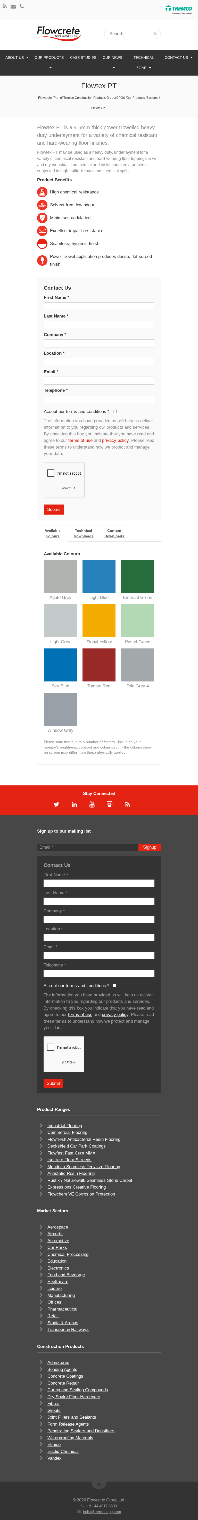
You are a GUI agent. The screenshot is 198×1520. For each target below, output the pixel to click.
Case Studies (83, 57)
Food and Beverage (66, 1274)
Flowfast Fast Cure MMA (71, 1153)
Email (51, 371)
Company (55, 334)
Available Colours (53, 533)
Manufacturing (61, 1295)
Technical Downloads (84, 533)
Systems (152, 98)
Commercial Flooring (67, 1132)
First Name (56, 297)
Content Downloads (114, 533)
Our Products (49, 57)
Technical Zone (144, 62)
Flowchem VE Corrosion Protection (81, 1194)
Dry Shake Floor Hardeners (73, 1396)
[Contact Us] (13, 6)
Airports (55, 1233)
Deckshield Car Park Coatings (76, 1146)
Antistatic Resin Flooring (71, 1173)
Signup (149, 847)
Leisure (54, 1288)
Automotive (58, 1240)
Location (54, 353)
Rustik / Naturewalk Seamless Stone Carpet (89, 1180)
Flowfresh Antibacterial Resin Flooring (83, 1139)
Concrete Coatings (65, 1376)
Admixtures (58, 1362)
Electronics (58, 1268)
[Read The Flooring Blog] (5, 6)
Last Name (56, 316)
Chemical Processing (67, 1254)
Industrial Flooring (64, 1125)
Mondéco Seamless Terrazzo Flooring (83, 1166)
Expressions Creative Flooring (76, 1187)
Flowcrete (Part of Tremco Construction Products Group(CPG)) (81, 98)
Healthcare (57, 1281)
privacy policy (115, 440)
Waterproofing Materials (70, 1437)
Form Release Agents (68, 1424)
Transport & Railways (68, 1329)
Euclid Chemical (63, 1451)
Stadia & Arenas (62, 1322)
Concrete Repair (63, 1383)
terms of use (80, 440)
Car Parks (57, 1247)
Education (57, 1261)
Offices (54, 1302)
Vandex (54, 1458)
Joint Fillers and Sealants (71, 1417)
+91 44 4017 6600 (102, 1506)
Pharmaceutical (62, 1309)
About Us (14, 57)
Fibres (53, 1403)
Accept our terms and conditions (76, 411)
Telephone (56, 390)
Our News (112, 57)
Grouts (54, 1410)
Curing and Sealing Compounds (77, 1389)
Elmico (54, 1444)
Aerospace (57, 1227)
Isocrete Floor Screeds (69, 1159)
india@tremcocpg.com (102, 1511)
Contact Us (176, 57)
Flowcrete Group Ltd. (106, 1500)
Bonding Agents (62, 1369)
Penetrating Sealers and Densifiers (80, 1430)
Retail (53, 1315)
